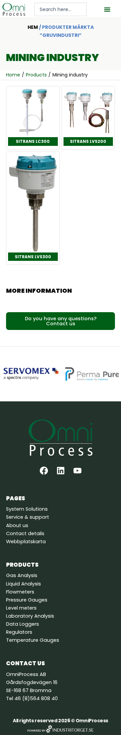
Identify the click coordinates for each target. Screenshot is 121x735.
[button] (107, 9)
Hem (33, 27)
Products (36, 74)
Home (13, 74)
